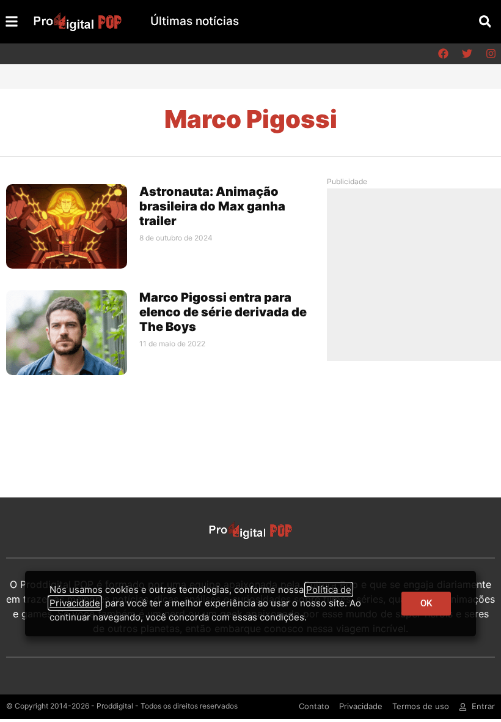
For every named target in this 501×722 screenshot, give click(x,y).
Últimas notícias (194, 21)
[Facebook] (443, 53)
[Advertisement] (418, 274)
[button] (485, 22)
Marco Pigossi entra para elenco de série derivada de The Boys (223, 312)
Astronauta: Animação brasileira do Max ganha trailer (212, 206)
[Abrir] (11, 21)
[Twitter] (466, 53)
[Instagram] (490, 53)
